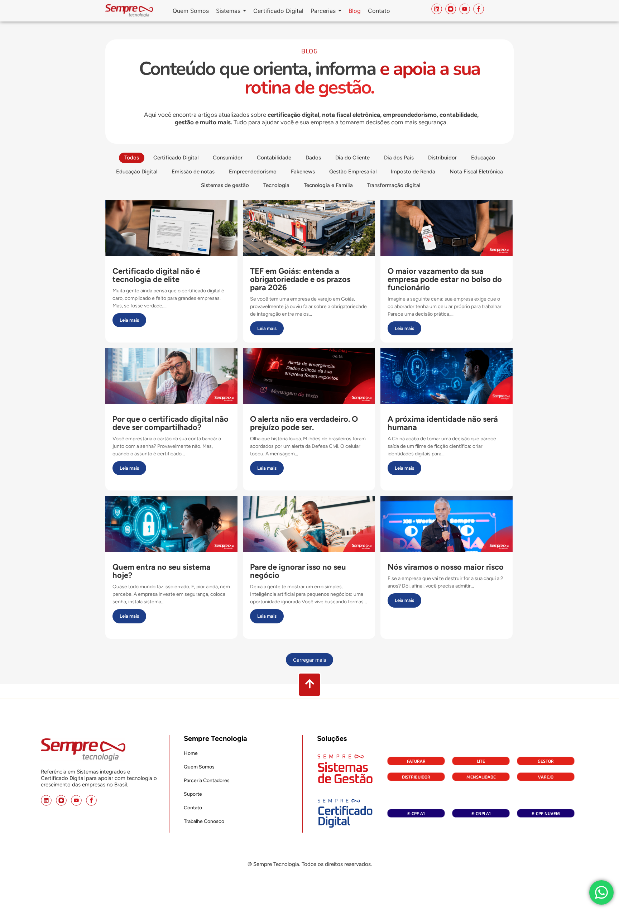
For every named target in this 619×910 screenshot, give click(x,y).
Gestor (546, 760)
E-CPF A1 (416, 813)
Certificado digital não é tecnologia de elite (156, 274)
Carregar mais (309, 660)
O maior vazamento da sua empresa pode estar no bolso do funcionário (445, 279)
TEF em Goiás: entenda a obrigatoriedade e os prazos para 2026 (300, 279)
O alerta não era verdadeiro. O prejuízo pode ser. (304, 422)
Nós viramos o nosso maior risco (446, 566)
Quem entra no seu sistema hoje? (161, 570)
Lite (481, 760)
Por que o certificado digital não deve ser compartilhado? (170, 422)
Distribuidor (416, 776)
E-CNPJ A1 (481, 813)
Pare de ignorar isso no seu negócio (298, 570)
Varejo (545, 776)
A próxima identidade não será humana (443, 422)
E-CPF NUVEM (546, 813)
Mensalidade (481, 776)
